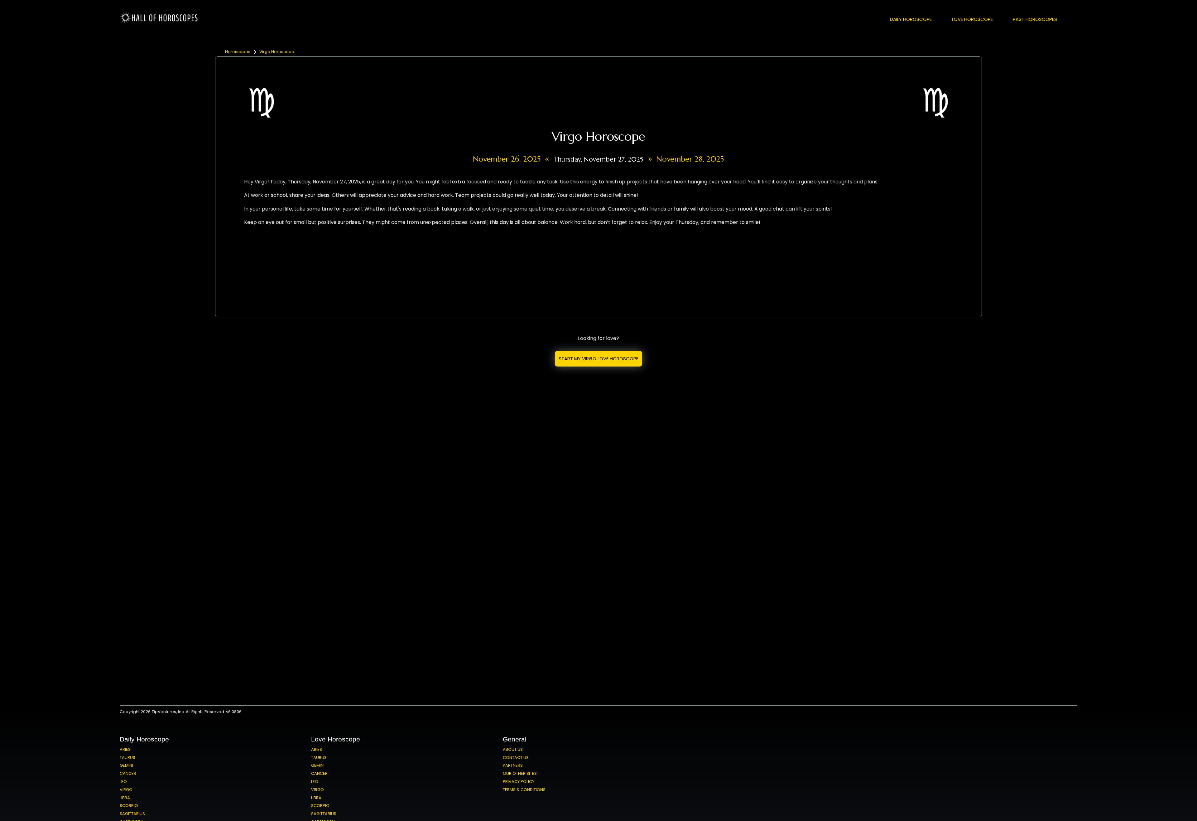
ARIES (125, 749)
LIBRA (125, 798)
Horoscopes (237, 52)
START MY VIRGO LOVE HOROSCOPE (598, 358)
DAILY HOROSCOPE (911, 19)
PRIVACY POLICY (518, 782)
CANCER (128, 773)
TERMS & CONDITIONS (524, 790)
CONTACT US (516, 757)
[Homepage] (160, 21)
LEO (123, 782)
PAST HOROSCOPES (1035, 19)
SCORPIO (129, 806)
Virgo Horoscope (276, 52)
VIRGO (126, 790)
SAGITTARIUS (132, 814)
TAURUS (127, 757)
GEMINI (126, 765)
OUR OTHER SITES (520, 773)
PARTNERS (513, 765)
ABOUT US (513, 749)
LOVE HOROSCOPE (972, 19)
